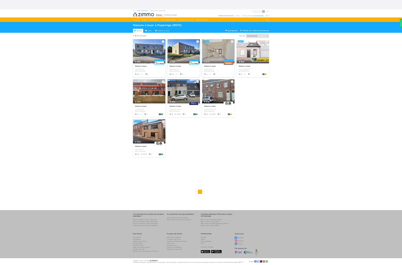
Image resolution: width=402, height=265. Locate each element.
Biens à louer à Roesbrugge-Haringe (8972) (214, 223)
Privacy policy (162, 262)
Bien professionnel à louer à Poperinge (179, 219)
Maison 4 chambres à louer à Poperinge (145, 223)
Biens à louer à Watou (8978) (210, 225)
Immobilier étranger (170, 15)
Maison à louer (141, 66)
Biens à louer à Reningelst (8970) (211, 219)
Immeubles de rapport (186, 20)
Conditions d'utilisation (139, 262)
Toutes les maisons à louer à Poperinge (145, 225)
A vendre (136, 20)
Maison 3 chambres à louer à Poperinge (145, 221)
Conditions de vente (183, 262)
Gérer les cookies (171, 262)
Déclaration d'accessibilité (231, 262)
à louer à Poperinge (142, 10)
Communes (219, 262)
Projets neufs (154, 20)
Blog (267, 20)
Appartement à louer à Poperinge (177, 217)
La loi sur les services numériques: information (203, 262)
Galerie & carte (163, 31)
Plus (237, 15)
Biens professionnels (168, 20)
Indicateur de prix (202, 20)
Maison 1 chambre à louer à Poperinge (145, 219)
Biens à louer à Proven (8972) (210, 221)
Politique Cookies (152, 262)
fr (267, 11)
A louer (144, 20)
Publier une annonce (226, 15)
